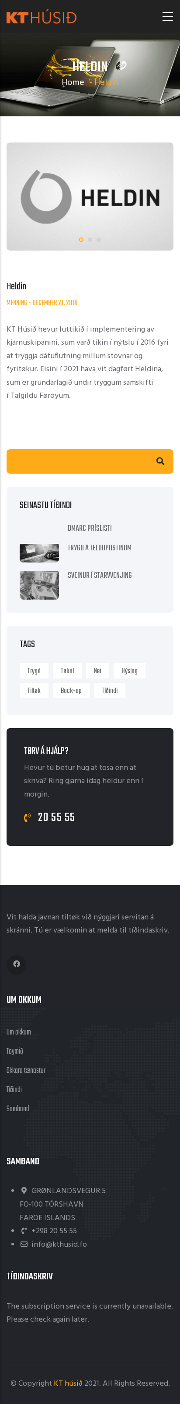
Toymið (15, 1051)
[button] (81, 239)
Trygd (34, 671)
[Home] (41, 16)
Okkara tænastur (26, 1071)
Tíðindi (110, 691)
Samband (18, 1109)
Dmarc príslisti (90, 528)
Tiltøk (34, 691)
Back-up (71, 691)
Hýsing (129, 671)
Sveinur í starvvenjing (100, 576)
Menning (17, 303)
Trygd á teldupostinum (100, 548)
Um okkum (19, 1032)
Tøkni (67, 671)
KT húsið (68, 1383)
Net (97, 671)
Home (73, 83)
